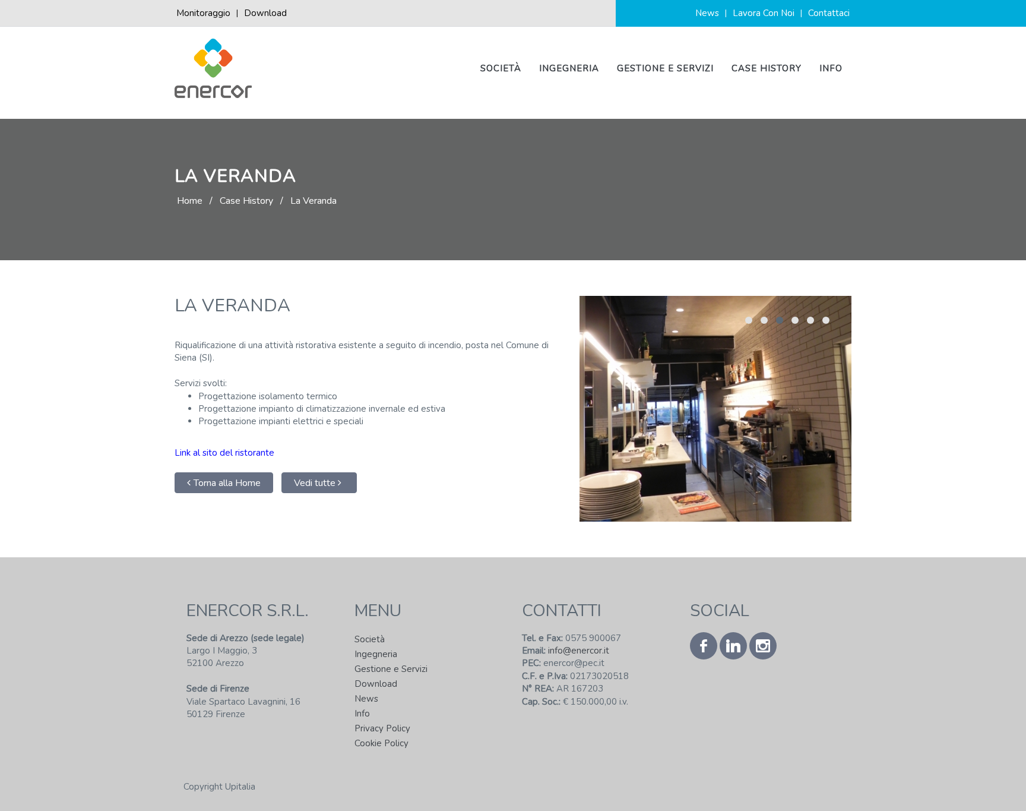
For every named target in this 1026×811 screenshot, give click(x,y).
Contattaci (829, 13)
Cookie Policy (381, 743)
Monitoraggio (203, 13)
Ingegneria (569, 68)
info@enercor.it (577, 651)
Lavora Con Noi (763, 13)
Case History (767, 68)
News (707, 13)
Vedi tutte (316, 483)
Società (500, 68)
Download (265, 13)
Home (189, 200)
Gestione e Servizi (665, 68)
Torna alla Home (227, 483)
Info (831, 68)
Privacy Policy (382, 728)
